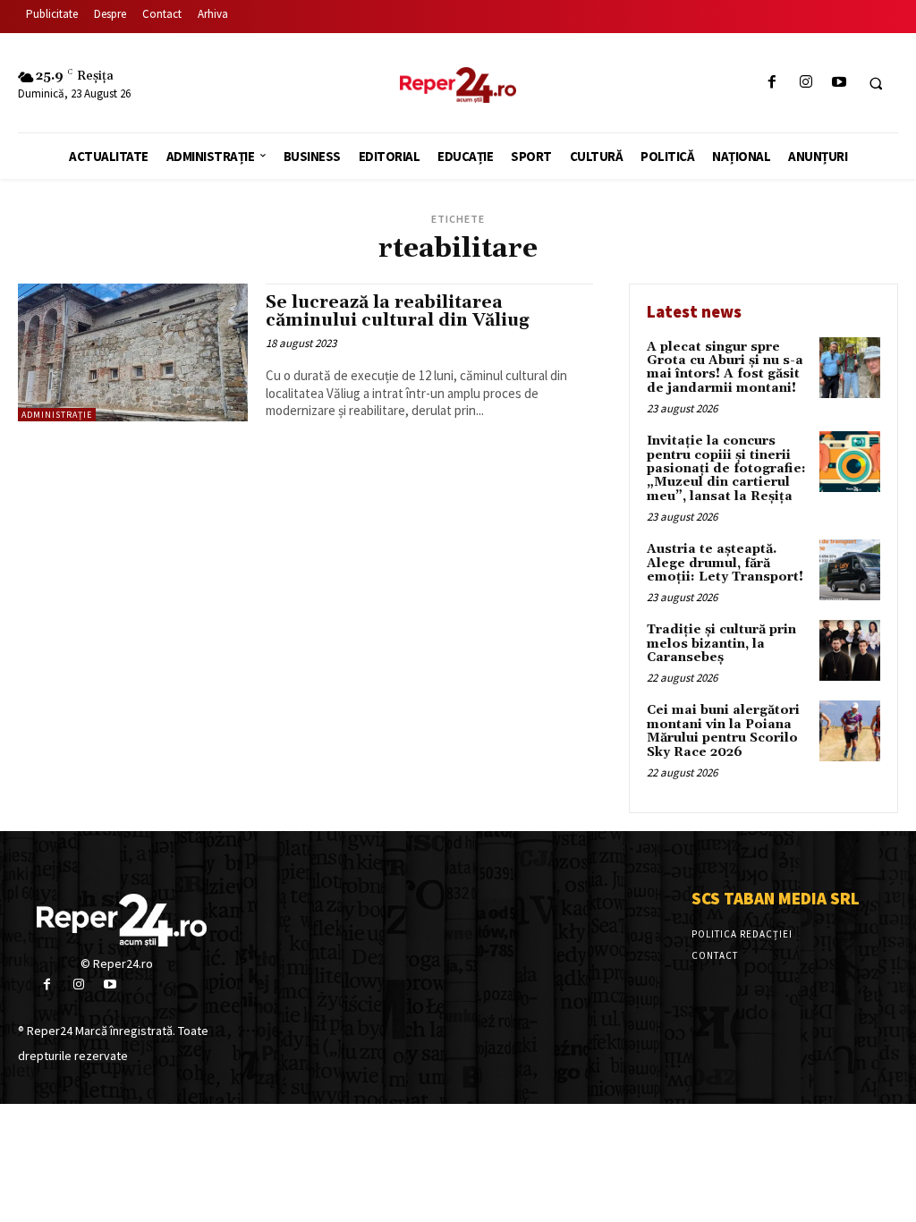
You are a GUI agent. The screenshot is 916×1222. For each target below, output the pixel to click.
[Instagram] (805, 83)
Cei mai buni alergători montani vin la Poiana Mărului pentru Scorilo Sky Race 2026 (723, 731)
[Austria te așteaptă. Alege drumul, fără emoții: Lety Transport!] (849, 569)
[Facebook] (772, 83)
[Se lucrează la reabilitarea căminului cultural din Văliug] (133, 352)
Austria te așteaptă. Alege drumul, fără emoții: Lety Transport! (725, 563)
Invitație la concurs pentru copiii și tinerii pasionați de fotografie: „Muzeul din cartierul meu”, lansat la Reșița (726, 469)
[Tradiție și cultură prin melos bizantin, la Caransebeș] (849, 650)
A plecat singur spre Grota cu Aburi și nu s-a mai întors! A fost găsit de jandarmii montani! (725, 367)
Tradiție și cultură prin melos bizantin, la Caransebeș (721, 644)
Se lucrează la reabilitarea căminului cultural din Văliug (397, 312)
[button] (875, 83)
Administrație (56, 414)
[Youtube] (839, 83)
